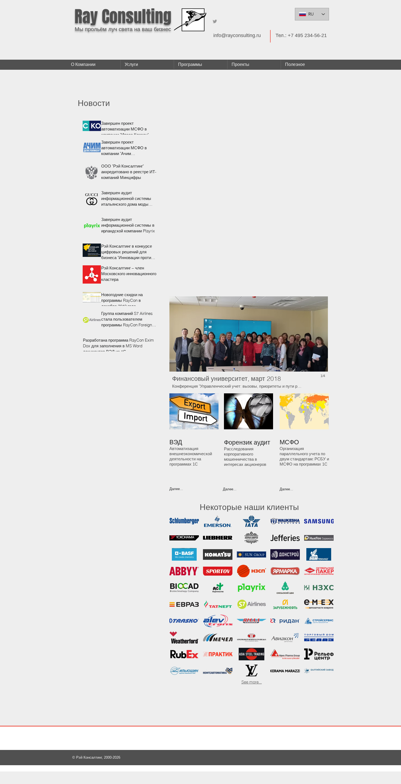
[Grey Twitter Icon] (215, 21)
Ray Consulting (122, 17)
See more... (251, 682)
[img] (319, 621)
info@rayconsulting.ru (237, 35)
